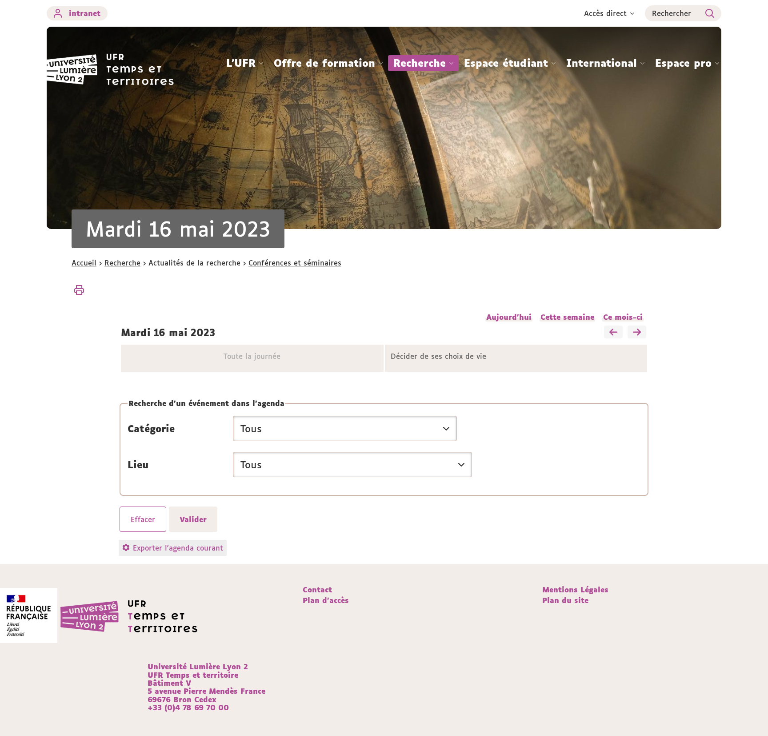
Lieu (138, 465)
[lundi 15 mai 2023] (613, 332)
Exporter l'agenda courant (178, 547)
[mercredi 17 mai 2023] (637, 332)
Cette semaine (567, 317)
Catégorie (151, 428)
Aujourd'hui (509, 317)
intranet (84, 13)
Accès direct (605, 13)
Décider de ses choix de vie (438, 356)
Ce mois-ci (623, 317)
